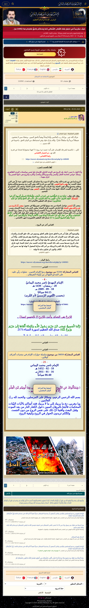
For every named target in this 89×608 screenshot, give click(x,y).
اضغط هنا (40, 54)
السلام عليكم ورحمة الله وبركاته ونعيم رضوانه (34, 503)
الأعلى (8, 493)
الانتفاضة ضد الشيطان (41, 76)
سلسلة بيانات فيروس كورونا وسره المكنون (40, 50)
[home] (83, 42)
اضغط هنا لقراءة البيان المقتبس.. (44, 306)
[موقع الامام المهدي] (70, 4)
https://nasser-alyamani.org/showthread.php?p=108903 (44, 262)
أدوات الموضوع (45, 102)
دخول (6, 4)
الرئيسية (48, 593)
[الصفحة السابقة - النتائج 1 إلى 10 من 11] (27, 88)
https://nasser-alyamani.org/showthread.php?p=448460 (47, 159)
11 (83, 109)
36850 (61, 354)
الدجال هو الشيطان (77, 537)
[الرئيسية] (85, 4)
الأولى (45, 88)
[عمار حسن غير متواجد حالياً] (81, 117)
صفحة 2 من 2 (71, 88)
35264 (59, 272)
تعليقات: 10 (64, 81)
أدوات (7, 109)
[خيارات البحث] (13, 4)
